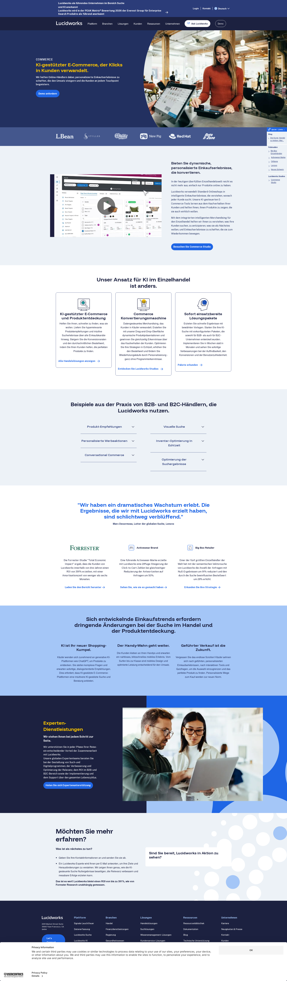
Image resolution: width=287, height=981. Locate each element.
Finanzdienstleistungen (117, 929)
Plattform (92, 23)
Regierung (111, 935)
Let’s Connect (51, 940)
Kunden (138, 23)
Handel (109, 923)
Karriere (225, 923)
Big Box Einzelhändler (276, 152)
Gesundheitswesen (115, 941)
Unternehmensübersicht (178, 34)
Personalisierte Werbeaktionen (104, 441)
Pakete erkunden (188, 365)
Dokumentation (190, 929)
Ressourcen (153, 23)
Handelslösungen (148, 923)
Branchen (107, 23)
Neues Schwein (277, 169)
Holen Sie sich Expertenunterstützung (68, 785)
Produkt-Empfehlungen (104, 426)
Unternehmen (172, 23)
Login (196, 8)
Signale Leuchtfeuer (84, 923)
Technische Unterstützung (196, 941)
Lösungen (123, 23)
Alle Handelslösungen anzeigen (76, 361)
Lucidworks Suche (83, 935)
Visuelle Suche (174, 426)
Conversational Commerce (104, 455)
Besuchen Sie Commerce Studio (192, 246)
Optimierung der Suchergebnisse (174, 462)
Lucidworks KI (81, 941)
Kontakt (207, 8)
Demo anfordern (47, 93)
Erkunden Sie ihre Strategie (200, 587)
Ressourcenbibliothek (193, 923)
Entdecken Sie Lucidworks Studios (138, 368)
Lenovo (274, 165)
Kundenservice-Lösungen (152, 941)
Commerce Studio (275, 181)
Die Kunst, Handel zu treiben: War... (277, 139)
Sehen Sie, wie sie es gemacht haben (141, 587)
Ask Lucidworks (199, 23)
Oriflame (274, 161)
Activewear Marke (278, 157)
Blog (185, 935)
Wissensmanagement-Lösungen (155, 935)
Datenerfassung (82, 929)
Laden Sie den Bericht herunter (83, 587)
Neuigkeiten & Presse (231, 929)
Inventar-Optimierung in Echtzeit (174, 443)
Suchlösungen (147, 929)
